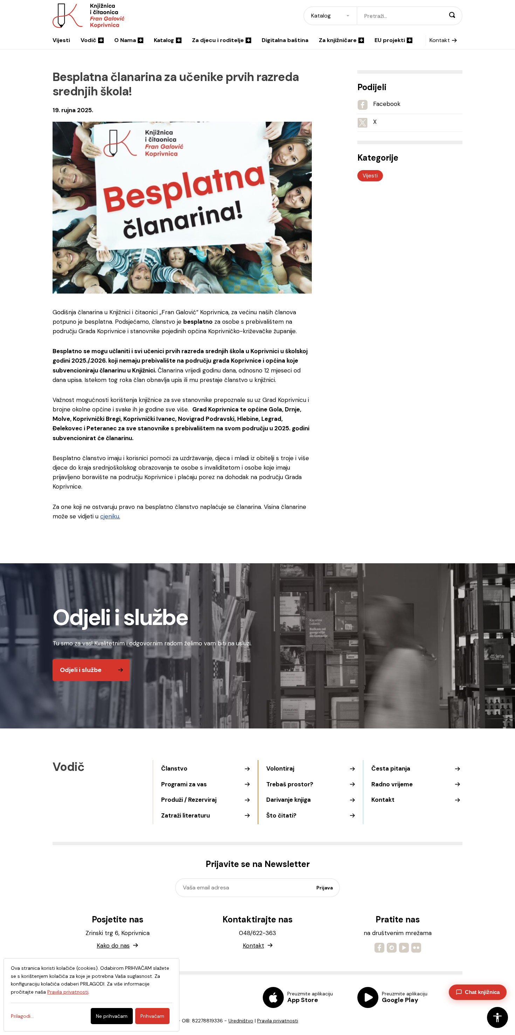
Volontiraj (280, 768)
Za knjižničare (338, 40)
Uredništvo (240, 1020)
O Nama (125, 40)
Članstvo (174, 768)
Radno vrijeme (392, 784)
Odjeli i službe (81, 670)
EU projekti (390, 40)
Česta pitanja (390, 768)
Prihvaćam (152, 1016)
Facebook (386, 104)
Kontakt (440, 40)
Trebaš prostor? (289, 784)
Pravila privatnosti (277, 1020)
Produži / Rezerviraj (189, 800)
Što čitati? (281, 815)
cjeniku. (110, 516)
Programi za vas (184, 784)
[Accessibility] (497, 1017)
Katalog (164, 40)
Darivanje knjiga (288, 800)
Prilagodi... (22, 1016)
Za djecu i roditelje (218, 40)
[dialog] (91, 994)
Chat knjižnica (482, 992)
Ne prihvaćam (112, 1016)
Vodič (88, 40)
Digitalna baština (285, 40)
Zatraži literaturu (185, 815)
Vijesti (61, 40)
